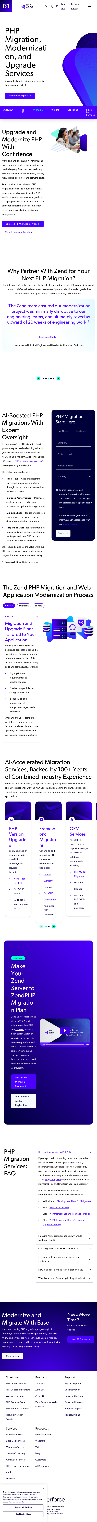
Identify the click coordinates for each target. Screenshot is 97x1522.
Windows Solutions (15, 1396)
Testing (38, 605)
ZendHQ (19, 1029)
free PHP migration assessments (26, 461)
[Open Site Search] (45, 6)
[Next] (54, 926)
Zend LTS (40, 1389)
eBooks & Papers (43, 1434)
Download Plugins (73, 1402)
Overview (8, 110)
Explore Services (14, 1434)
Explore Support (73, 1383)
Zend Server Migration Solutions (21, 1081)
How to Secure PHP (59, 1207)
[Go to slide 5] (53, 378)
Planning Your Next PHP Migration (74, 1201)
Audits (9, 1472)
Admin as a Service (15, 1459)
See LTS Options (79, 1339)
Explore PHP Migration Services (21, 223)
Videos (38, 1447)
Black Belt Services (90, 112)
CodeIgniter (50, 899)
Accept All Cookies (23, 1507)
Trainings (10, 1478)
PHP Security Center (16, 1402)
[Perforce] (6, 6)
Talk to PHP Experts (19, 95)
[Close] (43, 1488)
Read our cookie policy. (17, 1502)
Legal (58, 1510)
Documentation (72, 1389)
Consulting (72, 110)
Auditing (55, 110)
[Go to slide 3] (48, 378)
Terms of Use (51, 1510)
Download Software (74, 1396)
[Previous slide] (38, 378)
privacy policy (70, 524)
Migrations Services (15, 1447)
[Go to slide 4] (51, 378)
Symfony (48, 880)
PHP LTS (23, 111)
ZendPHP (28, 1025)
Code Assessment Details (17, 232)
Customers (40, 1459)
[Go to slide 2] (46, 378)
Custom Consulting (15, 1453)
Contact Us (63, 533)
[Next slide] (58, 378)
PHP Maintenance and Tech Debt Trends (70, 1213)
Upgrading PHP (53, 1179)
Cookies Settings (23, 1514)
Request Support (73, 1408)
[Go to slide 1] (43, 378)
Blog (37, 1453)
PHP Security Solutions (17, 1408)
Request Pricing (72, 1414)
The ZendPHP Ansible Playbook (22, 1101)
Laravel (47, 874)
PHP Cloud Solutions (16, 1383)
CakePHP (48, 893)
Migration (38, 110)
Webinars (40, 1440)
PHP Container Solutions (18, 1389)
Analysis (9, 605)
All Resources (41, 1466)
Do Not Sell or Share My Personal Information (48, 1514)
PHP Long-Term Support (18, 1466)
